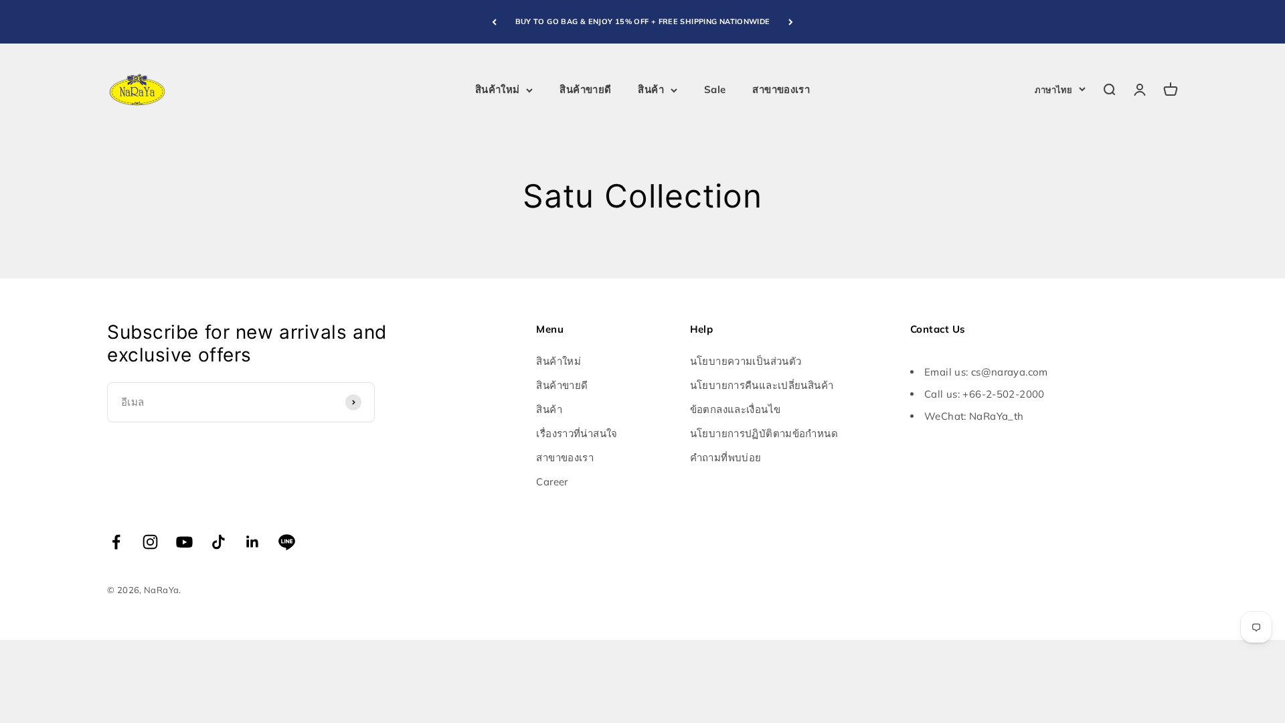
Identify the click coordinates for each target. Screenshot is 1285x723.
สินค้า (651, 89)
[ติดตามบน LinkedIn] (253, 542)
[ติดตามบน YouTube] (184, 542)
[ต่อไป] (790, 21)
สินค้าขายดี (585, 89)
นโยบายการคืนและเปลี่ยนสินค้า (762, 385)
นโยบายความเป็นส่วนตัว (746, 361)
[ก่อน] (494, 21)
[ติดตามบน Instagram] (150, 542)
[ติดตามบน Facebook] (116, 542)
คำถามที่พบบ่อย (726, 457)
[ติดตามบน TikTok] (218, 542)
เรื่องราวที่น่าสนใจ (576, 433)
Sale (715, 89)
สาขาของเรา (781, 89)
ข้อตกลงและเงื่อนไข (735, 409)
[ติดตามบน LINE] (287, 542)
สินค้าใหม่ (497, 89)
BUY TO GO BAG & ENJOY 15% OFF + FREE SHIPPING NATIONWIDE (642, 21)
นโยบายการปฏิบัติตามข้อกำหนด (764, 433)
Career (552, 481)
